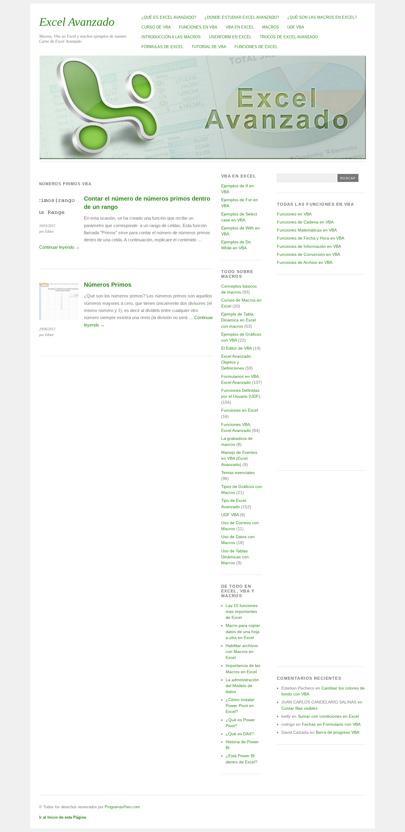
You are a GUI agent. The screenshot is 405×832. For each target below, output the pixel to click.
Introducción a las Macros (171, 37)
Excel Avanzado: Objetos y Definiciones (236, 362)
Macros (270, 27)
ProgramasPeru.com (122, 807)
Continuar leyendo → (59, 247)
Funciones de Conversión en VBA (308, 254)
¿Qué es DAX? (240, 733)
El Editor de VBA (236, 348)
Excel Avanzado (76, 21)
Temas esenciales (238, 472)
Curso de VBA (156, 27)
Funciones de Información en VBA (309, 246)
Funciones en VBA (198, 27)
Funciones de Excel (256, 47)
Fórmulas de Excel (162, 47)
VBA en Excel (240, 27)
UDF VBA (295, 27)
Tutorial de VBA (209, 47)
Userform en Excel (230, 37)
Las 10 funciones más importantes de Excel (242, 611)
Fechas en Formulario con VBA (331, 724)
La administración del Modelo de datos (242, 685)
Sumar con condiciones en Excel (328, 716)
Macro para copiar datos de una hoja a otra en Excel (243, 631)
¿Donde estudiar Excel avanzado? (242, 17)
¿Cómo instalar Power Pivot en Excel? (240, 705)
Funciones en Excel (239, 410)
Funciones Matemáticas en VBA (307, 230)
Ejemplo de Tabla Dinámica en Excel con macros (238, 320)
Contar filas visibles (299, 708)
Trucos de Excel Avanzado (289, 37)
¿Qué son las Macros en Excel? (322, 17)
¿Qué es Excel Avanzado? (168, 17)
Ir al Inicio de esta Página (62, 817)
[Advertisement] (321, 372)
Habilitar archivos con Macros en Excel (242, 651)
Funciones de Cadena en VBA (305, 222)
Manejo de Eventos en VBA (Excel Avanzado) (239, 458)
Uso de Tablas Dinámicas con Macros (235, 557)
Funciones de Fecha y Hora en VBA (310, 238)
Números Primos (107, 284)
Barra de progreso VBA (337, 732)
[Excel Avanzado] (202, 157)
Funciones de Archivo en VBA (304, 262)
